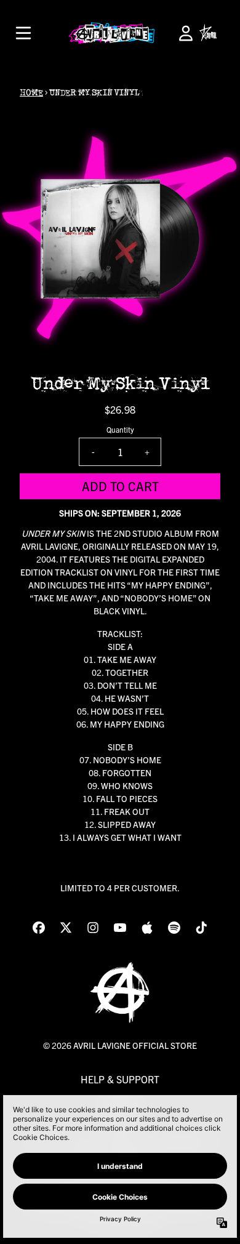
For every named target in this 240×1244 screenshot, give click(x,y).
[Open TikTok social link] (201, 927)
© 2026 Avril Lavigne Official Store (120, 1045)
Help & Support (120, 1079)
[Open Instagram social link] (92, 927)
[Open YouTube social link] (120, 927)
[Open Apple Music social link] (147, 927)
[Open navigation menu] (23, 33)
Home (31, 92)
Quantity (120, 429)
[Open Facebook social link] (38, 927)
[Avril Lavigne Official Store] (111, 33)
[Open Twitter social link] (65, 927)
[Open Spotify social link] (174, 927)
